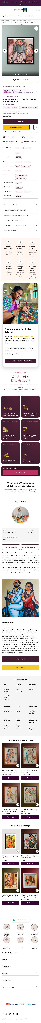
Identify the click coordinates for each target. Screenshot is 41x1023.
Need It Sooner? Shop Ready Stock (20, 361)
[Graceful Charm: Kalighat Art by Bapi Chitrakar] (30, 841)
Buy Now (20, 121)
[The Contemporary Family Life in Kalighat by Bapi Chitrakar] (11, 880)
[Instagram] (6, 1014)
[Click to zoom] (36, 28)
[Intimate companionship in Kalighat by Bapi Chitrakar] (11, 755)
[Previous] (5, 51)
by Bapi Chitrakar (8, 104)
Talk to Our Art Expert (16, 127)
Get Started (19, 472)
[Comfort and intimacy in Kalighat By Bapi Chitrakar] (11, 795)
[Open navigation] (4, 9)
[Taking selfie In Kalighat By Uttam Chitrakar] (11, 841)
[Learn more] (16, 86)
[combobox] (20, 16)
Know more (35, 132)
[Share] (36, 127)
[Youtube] (17, 1014)
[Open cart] (38, 9)
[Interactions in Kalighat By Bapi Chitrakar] (30, 795)
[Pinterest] (13, 1014)
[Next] (36, 51)
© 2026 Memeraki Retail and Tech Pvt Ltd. (14, 1019)
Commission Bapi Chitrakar (30, 547)
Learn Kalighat (20, 667)
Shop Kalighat (20, 659)
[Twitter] (10, 1014)
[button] (20, 91)
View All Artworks (11, 547)
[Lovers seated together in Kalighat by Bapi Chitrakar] (30, 755)
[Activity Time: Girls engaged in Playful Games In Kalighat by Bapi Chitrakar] (30, 880)
